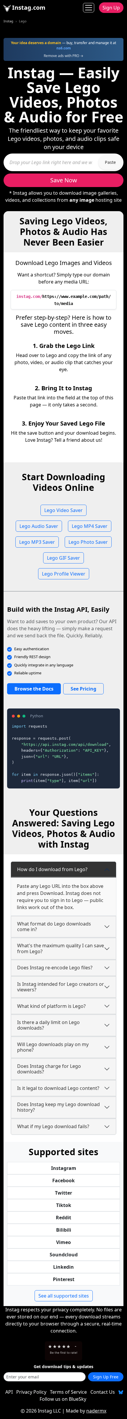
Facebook (63, 1180)
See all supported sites (63, 1296)
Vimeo (63, 1242)
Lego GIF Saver (63, 558)
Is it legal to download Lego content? (58, 1088)
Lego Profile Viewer (63, 574)
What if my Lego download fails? (53, 1126)
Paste (110, 162)
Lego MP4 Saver (90, 526)
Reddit (63, 1217)
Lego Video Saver (63, 510)
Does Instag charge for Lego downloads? (49, 1069)
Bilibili (63, 1230)
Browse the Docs (33, 689)
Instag (8, 21)
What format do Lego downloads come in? (54, 927)
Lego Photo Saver (88, 542)
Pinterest (63, 1279)
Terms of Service (68, 1392)
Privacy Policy (31, 1392)
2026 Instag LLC (43, 1411)
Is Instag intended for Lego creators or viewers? (60, 987)
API (9, 1392)
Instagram (63, 1168)
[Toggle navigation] (88, 7)
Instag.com (28, 7)
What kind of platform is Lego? (51, 1006)
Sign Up (111, 7)
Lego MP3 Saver (37, 542)
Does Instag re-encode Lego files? (54, 967)
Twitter (63, 1193)
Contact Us (102, 1392)
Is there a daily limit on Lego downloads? (48, 1025)
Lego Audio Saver (38, 526)
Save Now (63, 180)
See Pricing (83, 689)
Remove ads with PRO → (63, 55)
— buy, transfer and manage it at (63, 45)
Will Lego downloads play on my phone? (53, 1047)
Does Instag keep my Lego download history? (58, 1107)
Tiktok (63, 1205)
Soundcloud (64, 1254)
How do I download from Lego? (52, 869)
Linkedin (63, 1267)
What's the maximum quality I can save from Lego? (60, 948)
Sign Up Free (105, 1377)
